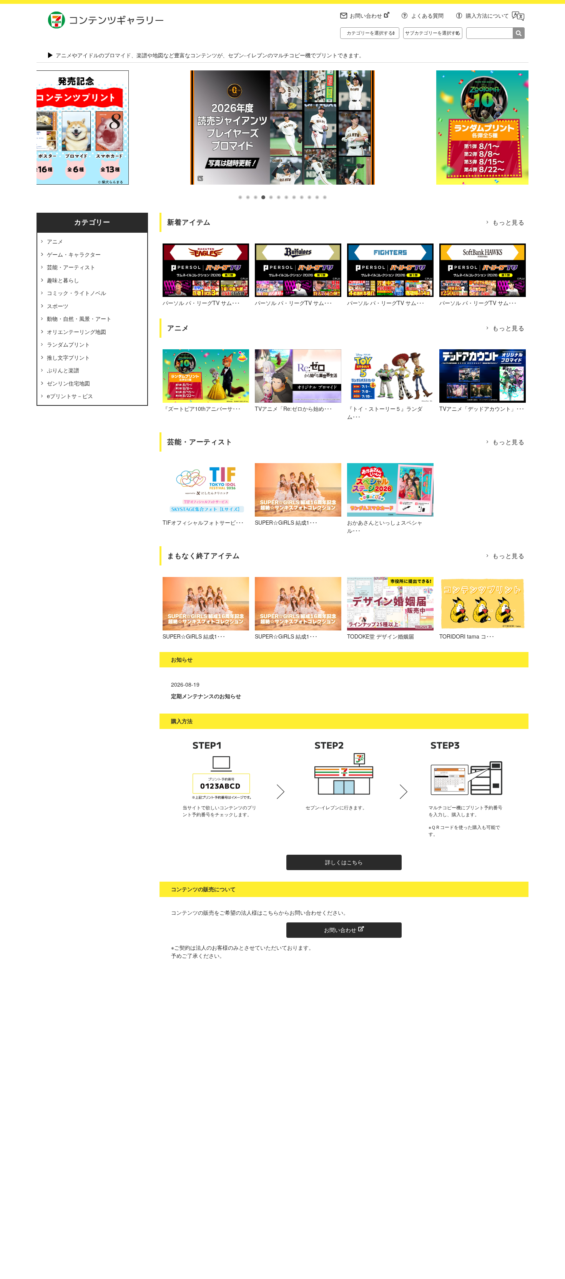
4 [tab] (263, 197)
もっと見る (508, 222)
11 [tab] (317, 197)
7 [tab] (286, 197)
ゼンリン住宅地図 (68, 383)
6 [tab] (279, 197)
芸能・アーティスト (71, 267)
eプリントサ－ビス (70, 396)
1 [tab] (240, 197)
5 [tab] (271, 197)
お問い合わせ (366, 15)
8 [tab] (294, 197)
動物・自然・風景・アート (79, 318)
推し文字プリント (68, 357)
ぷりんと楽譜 (63, 370)
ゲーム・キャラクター (74, 254)
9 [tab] (302, 197)
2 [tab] (248, 197)
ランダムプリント (68, 344)
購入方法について (487, 15)
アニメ (55, 241)
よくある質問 (427, 15)
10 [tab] (309, 197)
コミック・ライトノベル (76, 293)
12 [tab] (325, 197)
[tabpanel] (282, 127)
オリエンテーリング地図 (76, 331)
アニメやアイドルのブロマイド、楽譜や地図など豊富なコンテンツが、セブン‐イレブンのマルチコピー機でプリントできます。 (210, 55)
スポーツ (57, 306)
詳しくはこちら (344, 862)
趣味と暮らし (63, 280)
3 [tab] (256, 197)
